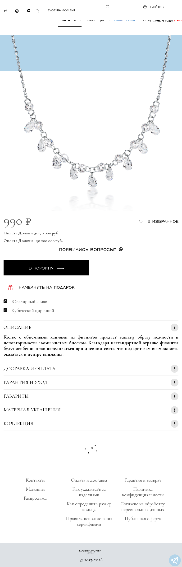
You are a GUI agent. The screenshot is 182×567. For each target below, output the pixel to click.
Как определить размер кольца (89, 506)
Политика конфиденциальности (143, 492)
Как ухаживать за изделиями (89, 492)
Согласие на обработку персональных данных (143, 506)
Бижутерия (124, 20)
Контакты (35, 480)
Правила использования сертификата (89, 521)
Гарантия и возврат (142, 480)
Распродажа (35, 498)
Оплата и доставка (89, 480)
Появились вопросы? (87, 249)
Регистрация (162, 20)
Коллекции (95, 20)
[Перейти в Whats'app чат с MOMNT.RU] (175, 560)
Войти (156, 7)
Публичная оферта (143, 518)
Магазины (35, 489)
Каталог (69, 20)
